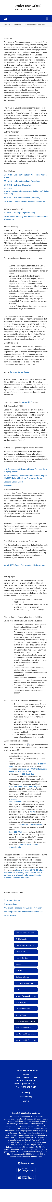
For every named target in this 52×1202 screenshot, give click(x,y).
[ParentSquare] (26, 1163)
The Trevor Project (32, 786)
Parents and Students (12, 24)
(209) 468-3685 (15, 801)
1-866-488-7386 (15, 786)
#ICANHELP (27, 402)
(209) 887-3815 (28, 1087)
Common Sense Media (19, 372)
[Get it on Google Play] (26, 1170)
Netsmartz (8, 485)
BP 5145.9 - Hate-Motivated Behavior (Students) (24, 201)
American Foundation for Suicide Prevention (23, 907)
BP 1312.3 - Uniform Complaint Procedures (22, 181)
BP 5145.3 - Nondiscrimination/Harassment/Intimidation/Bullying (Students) (26, 191)
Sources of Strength (13, 900)
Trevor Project (10, 915)
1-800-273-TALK (15, 832)
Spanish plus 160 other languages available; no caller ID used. (28, 770)
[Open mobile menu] (47, 18)
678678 (14, 799)
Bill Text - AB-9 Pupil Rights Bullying (19, 212)
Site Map (26, 1092)
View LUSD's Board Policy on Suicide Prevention (25, 565)
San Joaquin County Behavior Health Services (24, 911)
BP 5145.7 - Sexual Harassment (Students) (22, 197)
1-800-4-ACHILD (27, 774)
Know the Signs (10, 904)
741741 (33, 811)
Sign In (26, 1101)
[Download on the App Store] (26, 1177)
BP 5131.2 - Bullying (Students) (17, 185)
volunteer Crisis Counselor (32, 824)
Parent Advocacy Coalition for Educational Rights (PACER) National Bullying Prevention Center (25, 476)
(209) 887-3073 (30, 1083)
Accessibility (26, 1096)
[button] (5, 18)
